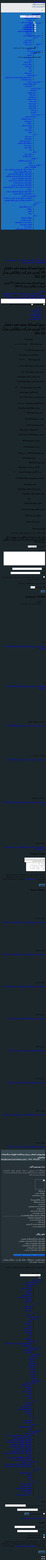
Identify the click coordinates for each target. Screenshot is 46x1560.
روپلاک (29, 123)
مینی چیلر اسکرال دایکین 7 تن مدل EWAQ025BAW (26, 725)
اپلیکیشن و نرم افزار (29, 196)
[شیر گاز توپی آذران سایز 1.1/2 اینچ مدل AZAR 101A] (31, 751)
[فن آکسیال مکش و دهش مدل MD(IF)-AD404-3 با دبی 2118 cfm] (31, 678)
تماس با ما (28, 226)
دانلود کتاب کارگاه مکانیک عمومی (19, 174)
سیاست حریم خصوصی (23, 222)
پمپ (30, 59)
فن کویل (29, 33)
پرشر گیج (32, 94)
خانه (43, 260)
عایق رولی (28, 154)
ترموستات (32, 97)
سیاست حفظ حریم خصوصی (25, 1546)
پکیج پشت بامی (26, 22)
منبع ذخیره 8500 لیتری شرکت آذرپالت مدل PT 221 (26, 1146)
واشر (30, 132)
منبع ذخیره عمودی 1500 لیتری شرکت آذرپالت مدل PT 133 (23, 954)
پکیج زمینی (28, 62)
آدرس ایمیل (40, 1527)
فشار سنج (32, 108)
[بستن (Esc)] (44, 1556)
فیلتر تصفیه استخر (29, 84)
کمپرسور (28, 26)
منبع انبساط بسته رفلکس (11, 293)
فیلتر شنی (28, 86)
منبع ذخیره (28, 57)
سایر (34, 134)
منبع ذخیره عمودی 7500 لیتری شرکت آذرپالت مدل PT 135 (23, 922)
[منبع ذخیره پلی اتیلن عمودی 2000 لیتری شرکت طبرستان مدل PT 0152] (31, 839)
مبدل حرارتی (27, 64)
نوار (30, 149)
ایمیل (42, 573)
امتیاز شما (41, 546)
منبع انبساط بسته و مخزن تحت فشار (18, 77)
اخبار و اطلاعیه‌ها (25, 206)
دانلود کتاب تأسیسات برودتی (21, 178)
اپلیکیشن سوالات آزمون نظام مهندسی (18, 200)
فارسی (38, 23)
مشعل (29, 55)
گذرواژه (41, 1509)
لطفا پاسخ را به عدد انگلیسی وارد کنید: (31, 583)
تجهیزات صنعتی (30, 116)
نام (43, 569)
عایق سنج (32, 105)
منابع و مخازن (35, 293)
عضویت (41, 1552)
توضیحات (38, 308)
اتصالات (33, 158)
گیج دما (33, 112)
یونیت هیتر (28, 73)
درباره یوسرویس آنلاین (23, 228)
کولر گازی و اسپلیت (24, 31)
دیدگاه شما (40, 550)
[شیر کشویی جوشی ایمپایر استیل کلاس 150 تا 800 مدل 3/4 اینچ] (31, 794)
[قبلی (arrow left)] (44, 1558)
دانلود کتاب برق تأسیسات (23, 182)
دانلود (30, 211)
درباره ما (38, 202)
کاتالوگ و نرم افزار (34, 165)
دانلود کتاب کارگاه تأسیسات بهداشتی (18, 176)
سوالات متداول (26, 217)
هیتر (30, 70)
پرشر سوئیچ (31, 92)
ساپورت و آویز (26, 125)
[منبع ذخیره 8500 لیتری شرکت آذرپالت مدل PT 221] (34, 1139)
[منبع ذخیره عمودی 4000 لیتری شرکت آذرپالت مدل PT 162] (34, 1107)
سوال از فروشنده (35, 319)
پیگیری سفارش (26, 220)
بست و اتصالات (26, 119)
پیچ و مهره (28, 121)
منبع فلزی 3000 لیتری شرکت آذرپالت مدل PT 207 (26, 1050)
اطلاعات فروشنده (35, 315)
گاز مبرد (29, 24)
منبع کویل (28, 66)
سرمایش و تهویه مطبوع (33, 16)
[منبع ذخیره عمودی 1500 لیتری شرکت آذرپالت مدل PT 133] (34, 946)
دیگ (30, 68)
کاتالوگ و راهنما (30, 167)
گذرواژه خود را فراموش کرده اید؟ (33, 1518)
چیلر (34, 37)
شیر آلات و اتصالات (25, 160)
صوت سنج (32, 103)
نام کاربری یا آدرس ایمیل (35, 1505)
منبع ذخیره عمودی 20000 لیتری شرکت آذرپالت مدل (26, 1018)
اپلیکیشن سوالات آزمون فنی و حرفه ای (17, 198)
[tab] (21, 308)
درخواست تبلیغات (10, 5)
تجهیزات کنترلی (36, 88)
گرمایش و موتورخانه (34, 51)
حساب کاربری (20, 1260)
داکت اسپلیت (27, 29)
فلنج (30, 127)
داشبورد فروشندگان (34, 35)
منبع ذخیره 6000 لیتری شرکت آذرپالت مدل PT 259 (26, 1082)
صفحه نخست (36, 14)
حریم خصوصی (30, 879)
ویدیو (30, 213)
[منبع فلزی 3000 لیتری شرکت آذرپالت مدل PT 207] (34, 1042)
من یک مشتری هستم (35, 1535)
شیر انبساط (32, 99)
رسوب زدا (28, 145)
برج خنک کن (27, 35)
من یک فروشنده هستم (34, 1537)
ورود (27, 1514)
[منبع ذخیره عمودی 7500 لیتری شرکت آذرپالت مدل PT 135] (34, 914)
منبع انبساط (31, 75)
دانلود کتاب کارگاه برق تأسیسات (20, 180)
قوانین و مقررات (26, 224)
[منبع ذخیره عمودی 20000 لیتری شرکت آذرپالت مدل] (34, 1010)
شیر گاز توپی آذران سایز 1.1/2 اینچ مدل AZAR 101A (26, 759)
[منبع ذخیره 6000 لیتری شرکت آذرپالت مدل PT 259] (34, 1074)
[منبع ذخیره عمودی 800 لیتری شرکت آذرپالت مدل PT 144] (34, 978)
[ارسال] (40, 19)
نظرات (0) (37, 312)
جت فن (29, 48)
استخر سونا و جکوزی (34, 82)
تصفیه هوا (28, 138)
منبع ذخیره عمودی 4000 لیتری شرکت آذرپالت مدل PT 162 (23, 1114)
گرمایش (33, 53)
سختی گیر (28, 147)
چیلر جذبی (28, 40)
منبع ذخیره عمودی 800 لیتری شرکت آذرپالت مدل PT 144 (24, 986)
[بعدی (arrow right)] (42, 1558)
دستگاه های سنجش (25, 143)
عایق (34, 152)
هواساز (29, 20)
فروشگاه (37, 260)
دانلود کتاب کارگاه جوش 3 (22, 193)
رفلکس (42, 291)
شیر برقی (32, 101)
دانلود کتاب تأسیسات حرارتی (21, 185)
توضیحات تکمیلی (35, 310)
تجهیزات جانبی (36, 114)
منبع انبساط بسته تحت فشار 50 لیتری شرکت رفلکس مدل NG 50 (24, 296)
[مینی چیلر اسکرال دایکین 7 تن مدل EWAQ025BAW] (31, 718)
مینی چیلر (28, 44)
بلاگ (34, 204)
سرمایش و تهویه (30, 18)
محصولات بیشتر (35, 317)
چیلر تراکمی (27, 42)
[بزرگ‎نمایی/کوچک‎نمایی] (42, 1556)
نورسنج (33, 110)
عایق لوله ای (27, 156)
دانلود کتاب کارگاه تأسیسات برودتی (19, 191)
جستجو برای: (36, 1273)
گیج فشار (32, 90)
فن (35, 46)
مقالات (29, 209)
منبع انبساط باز (26, 79)
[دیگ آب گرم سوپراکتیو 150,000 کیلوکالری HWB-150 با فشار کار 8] (31, 638)
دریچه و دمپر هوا (26, 141)
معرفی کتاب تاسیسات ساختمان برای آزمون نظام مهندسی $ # (18, 170)
